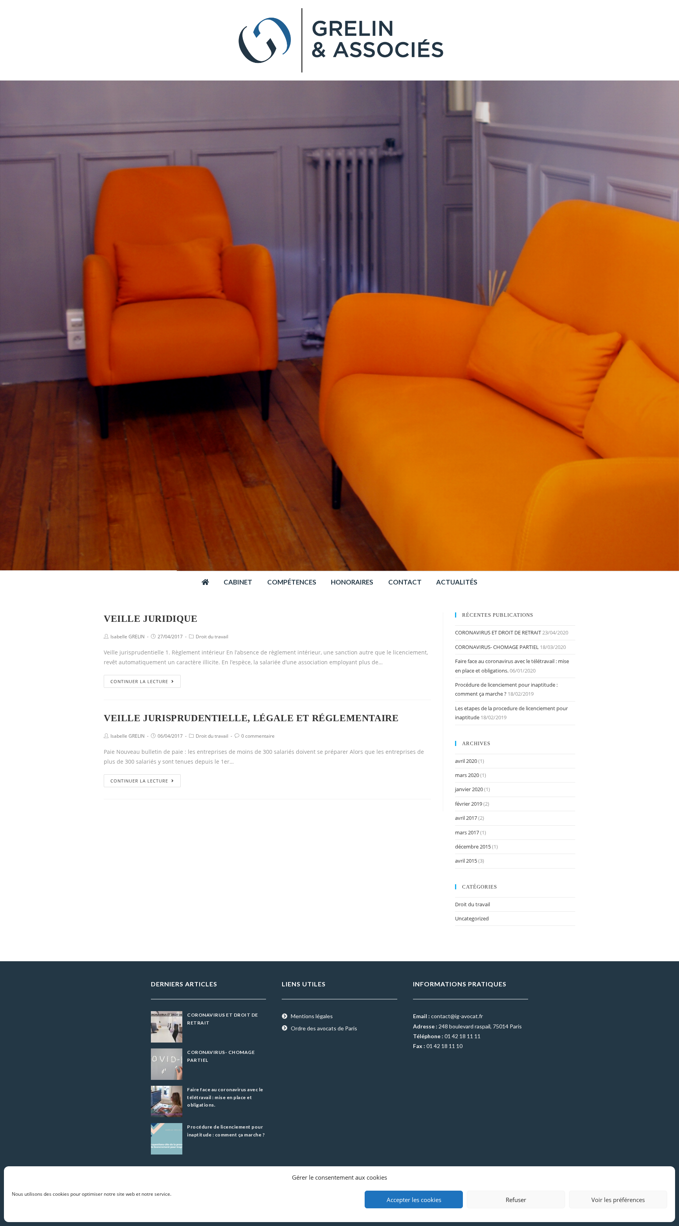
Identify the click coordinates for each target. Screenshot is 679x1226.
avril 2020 (466, 760)
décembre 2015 (473, 846)
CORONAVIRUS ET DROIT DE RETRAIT (498, 632)
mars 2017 (467, 832)
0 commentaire (258, 736)
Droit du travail (212, 636)
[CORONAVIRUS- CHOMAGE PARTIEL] (166, 1063)
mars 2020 (467, 775)
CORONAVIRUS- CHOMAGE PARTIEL (497, 647)
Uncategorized (472, 918)
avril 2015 (466, 860)
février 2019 (468, 803)
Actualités (456, 582)
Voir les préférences (618, 1200)
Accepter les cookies (414, 1200)
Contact (405, 582)
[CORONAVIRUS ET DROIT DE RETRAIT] (166, 1026)
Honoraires (352, 582)
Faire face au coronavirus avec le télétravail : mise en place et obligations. (225, 1097)
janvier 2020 (469, 789)
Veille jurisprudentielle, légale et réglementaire (251, 718)
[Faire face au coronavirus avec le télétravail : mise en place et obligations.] (166, 1101)
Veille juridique (151, 619)
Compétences (291, 582)
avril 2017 (466, 817)
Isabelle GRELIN (127, 636)
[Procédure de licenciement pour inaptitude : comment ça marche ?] (166, 1138)
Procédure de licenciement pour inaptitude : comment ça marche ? (226, 1130)
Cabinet (238, 582)
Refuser (516, 1200)
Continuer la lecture (139, 681)
